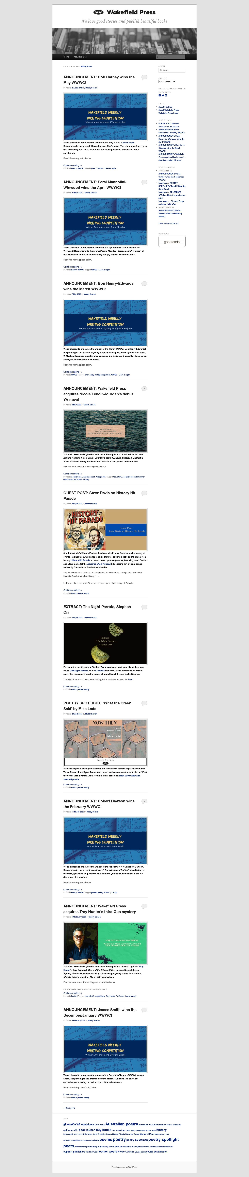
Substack (100, 670)
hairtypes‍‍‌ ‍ (163, 183)
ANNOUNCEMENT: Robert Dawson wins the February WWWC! (170, 213)
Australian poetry (121, 1124)
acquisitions (128, 476)
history (161, 1130)
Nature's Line (164, 1134)
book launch (87, 1130)
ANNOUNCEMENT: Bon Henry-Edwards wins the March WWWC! (172, 148)
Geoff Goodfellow (138, 1130)
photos (96, 1140)
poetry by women (137, 1140)
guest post (151, 1130)
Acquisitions (76, 476)
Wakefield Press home (168, 113)
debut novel (68, 479)
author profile (70, 1130)
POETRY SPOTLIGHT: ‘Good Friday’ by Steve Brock (172, 186)
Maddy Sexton (86, 66)
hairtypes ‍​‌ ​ (163, 192)
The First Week (92, 1152)
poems (94, 892)
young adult (140, 1151)
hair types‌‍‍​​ (163, 201)
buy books (103, 1129)
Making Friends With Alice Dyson (125, 1134)
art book (100, 1124)
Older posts (69, 1108)
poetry (94, 168)
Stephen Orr (168, 1146)
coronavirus (118, 1130)
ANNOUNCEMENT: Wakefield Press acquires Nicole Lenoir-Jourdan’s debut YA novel (98, 394)
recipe (137, 1146)
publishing (91, 1146)
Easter (128, 1130)
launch (109, 1134)
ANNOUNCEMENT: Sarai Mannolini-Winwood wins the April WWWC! (171, 138)
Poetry (74, 168)
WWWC (81, 168)
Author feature (159, 1124)
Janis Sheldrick (99, 1134)
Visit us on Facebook (169, 223)
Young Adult (100, 476)
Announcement (88, 476)
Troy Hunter (110, 996)
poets (68, 1145)
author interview (173, 1124)
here (130, 679)
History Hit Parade (80, 560)
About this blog (165, 106)
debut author (139, 476)
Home (66, 56)
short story (89, 374)
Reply (86, 479)
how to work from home (73, 1134)
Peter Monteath (87, 1140)
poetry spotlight (163, 1139)
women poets (108, 1151)
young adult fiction (156, 1151)
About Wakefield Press (169, 109)
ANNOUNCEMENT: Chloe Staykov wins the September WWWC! (171, 176)
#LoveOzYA (118, 476)
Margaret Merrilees (149, 1134)
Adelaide (86, 1124)
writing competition (102, 374)
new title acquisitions (72, 1140)
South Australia (156, 1146)
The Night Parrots (79, 670)
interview (87, 1134)
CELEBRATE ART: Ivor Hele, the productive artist (172, 195)
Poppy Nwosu (80, 1146)
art (94, 1124)
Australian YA (145, 1124)
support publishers (74, 1151)
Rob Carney (128, 142)
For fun (74, 593)
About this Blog (80, 56)
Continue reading (72, 165)
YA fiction (78, 479)
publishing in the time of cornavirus (115, 1146)
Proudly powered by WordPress (124, 1167)
